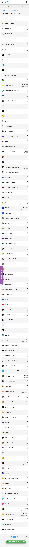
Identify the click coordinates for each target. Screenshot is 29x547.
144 (18, 537)
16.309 (13, 6)
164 (26, 537)
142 (11, 537)
